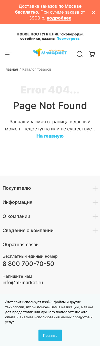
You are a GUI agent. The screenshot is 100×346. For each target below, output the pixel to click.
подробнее (59, 18)
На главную (50, 136)
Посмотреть (68, 38)
